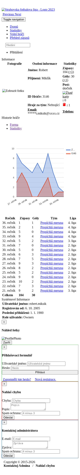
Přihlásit (40, 372)
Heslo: (6, 368)
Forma (14, 124)
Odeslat (8, 417)
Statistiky (16, 30)
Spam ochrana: (11, 413)
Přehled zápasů (19, 37)
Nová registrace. (45, 379)
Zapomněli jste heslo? (17, 379)
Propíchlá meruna (51, 222)
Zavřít (6, 342)
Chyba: (7, 400)
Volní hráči (17, 34)
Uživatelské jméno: (14, 363)
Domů (14, 26)
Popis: (6, 409)
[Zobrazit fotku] (13, 91)
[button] (9, 14)
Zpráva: (7, 447)
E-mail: (7, 438)
